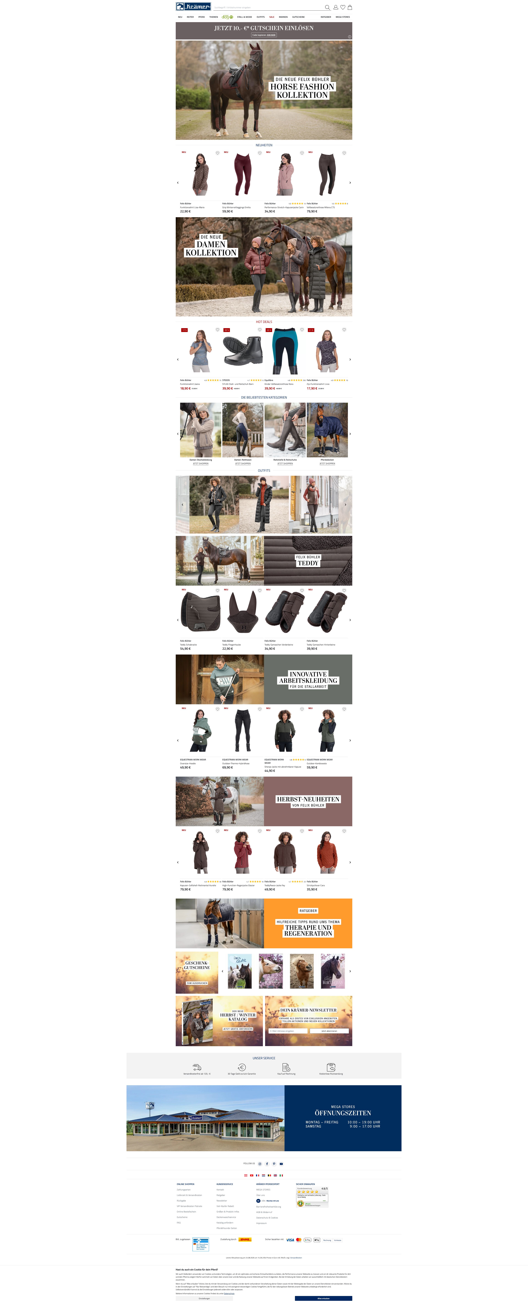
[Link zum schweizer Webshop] (252, 1175)
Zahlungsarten (184, 1189)
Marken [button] (283, 17)
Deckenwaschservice (226, 1217)
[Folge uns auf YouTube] (281, 1164)
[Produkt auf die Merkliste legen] (217, 152)
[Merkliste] (342, 7)
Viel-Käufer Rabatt (225, 1206)
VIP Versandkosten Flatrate (189, 1206)
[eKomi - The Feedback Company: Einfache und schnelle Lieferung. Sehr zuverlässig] (312, 1197)
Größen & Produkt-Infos (228, 1211)
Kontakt (220, 1189)
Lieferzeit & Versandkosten (189, 1195)
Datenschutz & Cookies (267, 1217)
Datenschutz (229, 1293)
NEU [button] (180, 17)
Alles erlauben (324, 1298)
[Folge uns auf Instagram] (260, 1164)
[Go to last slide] (178, 182)
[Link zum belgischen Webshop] (270, 1175)
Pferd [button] (201, 17)
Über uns (260, 1195)
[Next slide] (350, 90)
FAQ (179, 1222)
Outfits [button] (261, 17)
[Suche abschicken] (328, 7)
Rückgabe (181, 1200)
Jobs (268, 1200)
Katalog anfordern (225, 1222)
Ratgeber (221, 1195)
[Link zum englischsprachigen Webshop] (276, 1175)
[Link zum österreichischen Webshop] (246, 1175)
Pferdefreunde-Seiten (227, 1228)
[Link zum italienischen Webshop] (282, 1175)
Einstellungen (204, 1298)
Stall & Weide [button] (244, 17)
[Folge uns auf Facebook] (267, 1164)
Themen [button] (213, 17)
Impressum (261, 1223)
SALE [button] (271, 17)
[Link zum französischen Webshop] (258, 1175)
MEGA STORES (343, 17)
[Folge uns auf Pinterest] (274, 1164)
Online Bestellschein (186, 1211)
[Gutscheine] (197, 972)
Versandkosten (296, 1257)
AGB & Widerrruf (264, 1212)
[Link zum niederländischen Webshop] (264, 1175)
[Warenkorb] (349, 7)
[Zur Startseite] (193, 6)
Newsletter (222, 1200)
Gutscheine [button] (298, 17)
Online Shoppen (185, 1184)
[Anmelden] (335, 7)
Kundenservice (225, 1184)
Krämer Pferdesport (267, 1184)
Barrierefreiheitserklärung (268, 1206)
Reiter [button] (190, 17)
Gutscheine (182, 1217)
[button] (227, 17)
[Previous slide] (178, 90)
